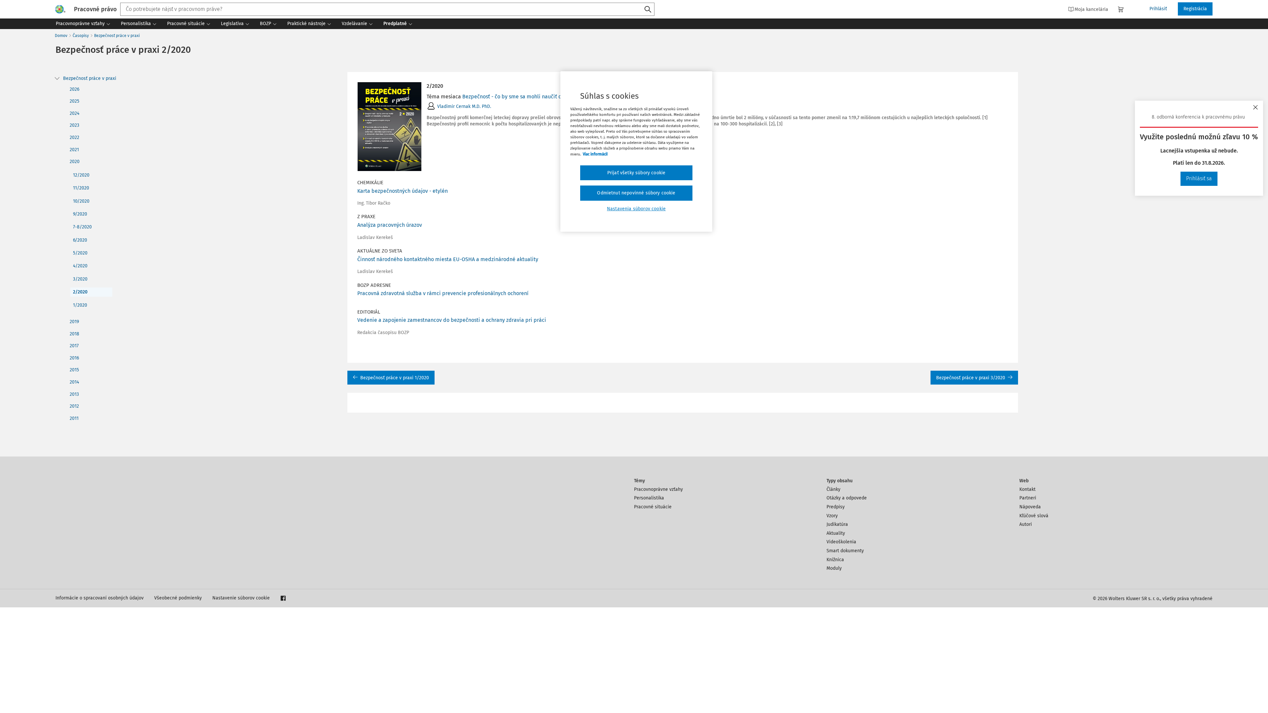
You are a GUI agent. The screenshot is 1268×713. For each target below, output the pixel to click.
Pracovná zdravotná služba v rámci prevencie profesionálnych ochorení (443, 293)
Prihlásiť (1158, 9)
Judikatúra (837, 524)
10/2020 (81, 201)
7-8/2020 (82, 227)
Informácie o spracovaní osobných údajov (99, 598)
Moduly (834, 568)
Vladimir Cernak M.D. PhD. (464, 106)
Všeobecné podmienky (178, 598)
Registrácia (1195, 9)
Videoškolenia (841, 542)
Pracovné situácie (653, 507)
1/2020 (80, 305)
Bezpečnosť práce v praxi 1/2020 (394, 378)
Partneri (1027, 498)
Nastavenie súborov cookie (241, 598)
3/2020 (80, 279)
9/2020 (80, 214)
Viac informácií (595, 154)
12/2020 (81, 175)
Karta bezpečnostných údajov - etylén (402, 191)
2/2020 (80, 292)
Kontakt (1027, 489)
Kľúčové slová (1033, 516)
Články (833, 489)
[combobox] (387, 9)
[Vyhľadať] (648, 9)
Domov (61, 35)
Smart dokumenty (845, 551)
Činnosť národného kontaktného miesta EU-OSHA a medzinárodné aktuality (447, 259)
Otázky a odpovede (847, 498)
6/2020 (80, 240)
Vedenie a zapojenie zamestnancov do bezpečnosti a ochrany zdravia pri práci (451, 320)
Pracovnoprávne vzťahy (658, 489)
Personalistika (649, 498)
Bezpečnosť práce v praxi (117, 35)
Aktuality (836, 533)
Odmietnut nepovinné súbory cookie (636, 193)
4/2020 (80, 266)
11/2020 (81, 188)
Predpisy (836, 507)
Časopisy (81, 35)
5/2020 (80, 253)
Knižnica (835, 559)
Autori (1025, 524)
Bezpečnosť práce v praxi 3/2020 (970, 378)
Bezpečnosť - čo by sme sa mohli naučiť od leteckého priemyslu (538, 96)
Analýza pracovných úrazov (389, 225)
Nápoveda (1030, 507)
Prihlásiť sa (1199, 178)
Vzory (832, 516)
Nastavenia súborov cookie (636, 209)
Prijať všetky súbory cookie (636, 173)
